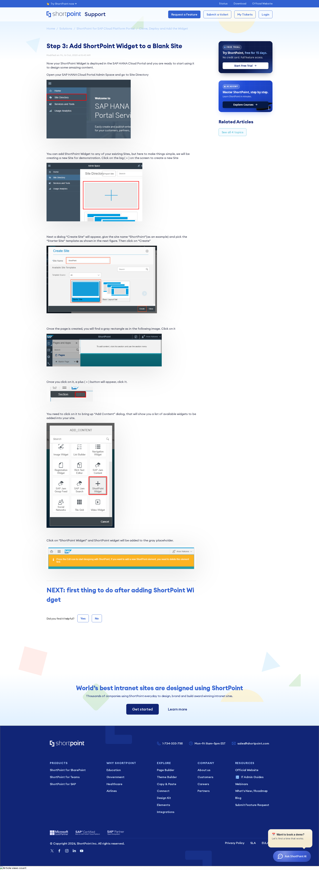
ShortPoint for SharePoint (68, 770)
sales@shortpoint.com (253, 743)
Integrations (165, 812)
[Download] (153, 400)
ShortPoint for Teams (65, 777)
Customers (205, 777)
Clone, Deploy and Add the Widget (163, 28)
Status (223, 3)
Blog (238, 798)
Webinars (241, 784)
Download (240, 3)
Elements (163, 805)
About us (204, 770)
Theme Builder (167, 777)
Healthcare (114, 784)
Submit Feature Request (252, 805)
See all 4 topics (232, 132)
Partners (204, 791)
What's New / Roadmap (251, 791)
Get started (142, 709)
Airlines (112, 791)
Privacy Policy (234, 843)
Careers (203, 784)
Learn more (177, 709)
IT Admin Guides (252, 777)
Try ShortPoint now (62, 3)
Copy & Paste (166, 784)
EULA (265, 843)
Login (265, 14)
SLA (253, 843)
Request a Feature (184, 14)
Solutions (65, 28)
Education (114, 770)
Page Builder (165, 770)
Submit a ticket (217, 14)
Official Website (262, 3)
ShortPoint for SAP (63, 784)
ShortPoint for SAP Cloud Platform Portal (106, 28)
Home (51, 28)
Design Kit (164, 798)
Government (115, 777)
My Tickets (244, 14)
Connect (163, 791)
